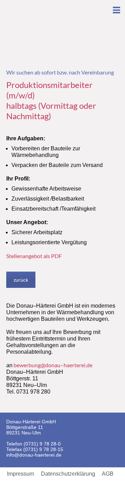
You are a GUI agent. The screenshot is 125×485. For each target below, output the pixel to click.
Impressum (20, 474)
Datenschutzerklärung (68, 474)
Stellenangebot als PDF (34, 256)
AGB (108, 474)
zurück (21, 280)
